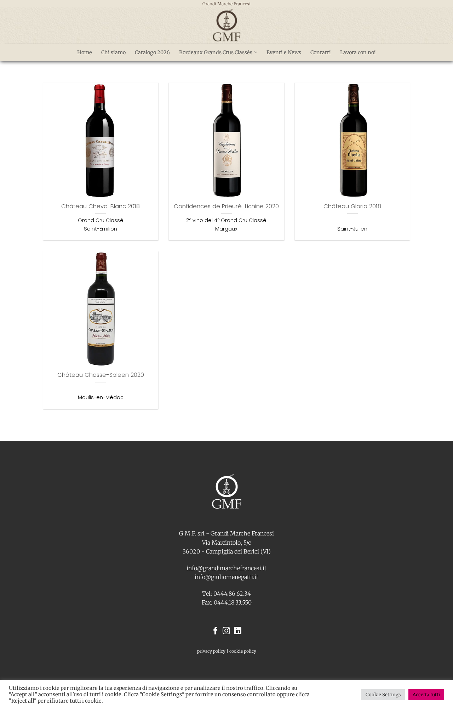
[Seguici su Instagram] (226, 631)
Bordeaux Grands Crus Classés (215, 52)
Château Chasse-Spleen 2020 (100, 375)
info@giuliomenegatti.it (226, 576)
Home (84, 52)
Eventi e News (283, 52)
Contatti (320, 52)
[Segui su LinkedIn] (237, 631)
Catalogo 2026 (152, 52)
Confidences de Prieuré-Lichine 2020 (226, 206)
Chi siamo (113, 52)
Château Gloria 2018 (352, 206)
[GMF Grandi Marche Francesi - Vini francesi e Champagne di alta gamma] (226, 25)
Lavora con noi (358, 52)
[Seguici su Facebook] (215, 631)
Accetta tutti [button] (426, 695)
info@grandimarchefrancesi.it (226, 568)
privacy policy (211, 651)
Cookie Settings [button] (383, 695)
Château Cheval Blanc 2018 (100, 206)
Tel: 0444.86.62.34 (226, 593)
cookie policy (242, 651)
